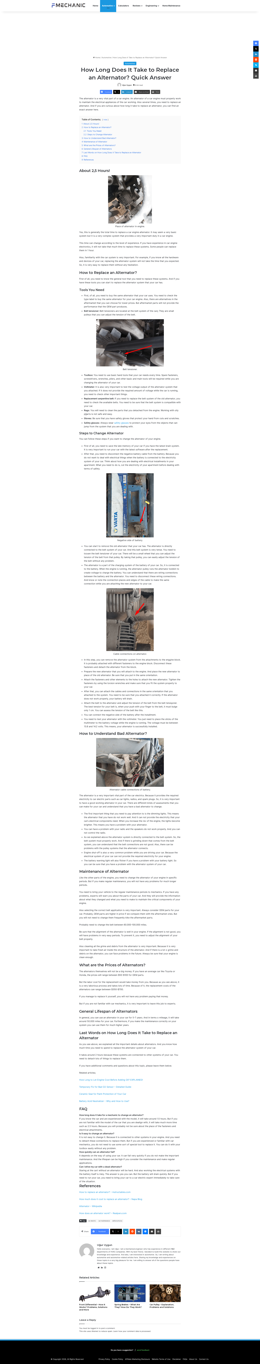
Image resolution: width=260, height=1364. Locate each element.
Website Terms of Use (161, 1359)
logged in (94, 1328)
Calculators (123, 5)
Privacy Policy (104, 1359)
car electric (92, 1221)
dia (100, 1206)
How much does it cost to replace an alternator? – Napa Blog (110, 1199)
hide (105, 120)
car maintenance (104, 1221)
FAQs (185, 1359)
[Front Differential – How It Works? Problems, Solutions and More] (94, 1293)
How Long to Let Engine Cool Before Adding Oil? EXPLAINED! (111, 1079)
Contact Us (204, 1359)
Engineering (151, 5)
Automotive (107, 5)
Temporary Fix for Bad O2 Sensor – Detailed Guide (105, 1086)
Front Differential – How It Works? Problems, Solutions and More (93, 1307)
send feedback (143, 1350)
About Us (193, 1359)
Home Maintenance (171, 5)
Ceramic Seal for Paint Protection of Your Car (102, 1094)
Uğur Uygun (127, 85)
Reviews (136, 5)
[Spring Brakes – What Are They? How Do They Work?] (130, 1293)
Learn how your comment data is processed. (132, 1331)
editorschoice (117, 1221)
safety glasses (121, 422)
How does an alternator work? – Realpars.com (103, 1213)
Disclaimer (176, 1359)
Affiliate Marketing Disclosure (137, 1359)
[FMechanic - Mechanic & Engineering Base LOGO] (68, 6)
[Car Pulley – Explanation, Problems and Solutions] (165, 1293)
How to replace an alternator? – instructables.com (105, 1192)
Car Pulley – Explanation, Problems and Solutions (162, 1305)
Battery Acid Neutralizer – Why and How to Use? (104, 1101)
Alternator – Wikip (88, 1206)
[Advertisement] (130, 33)
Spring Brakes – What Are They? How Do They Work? (128, 1305)
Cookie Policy (117, 1359)
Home (95, 5)
